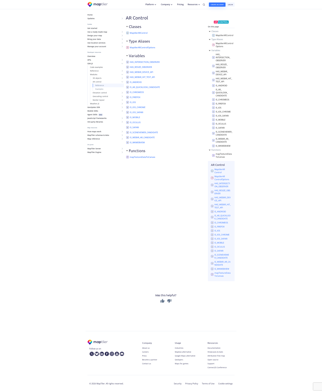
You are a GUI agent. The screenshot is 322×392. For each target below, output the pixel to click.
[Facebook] (106, 353)
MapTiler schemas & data (98, 135)
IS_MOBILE (135, 117)
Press (144, 356)
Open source (213, 359)
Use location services (96, 43)
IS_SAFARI (134, 127)
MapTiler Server (94, 148)
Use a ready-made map (97, 32)
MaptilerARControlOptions (142, 47)
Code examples (96, 67)
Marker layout (98, 100)
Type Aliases (217, 39)
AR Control (218, 164)
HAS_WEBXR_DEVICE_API (141, 72)
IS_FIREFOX (135, 97)
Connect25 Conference (217, 367)
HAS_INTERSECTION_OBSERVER (145, 62)
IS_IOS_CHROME (137, 107)
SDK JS (90, 63)
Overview (91, 56)
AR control (97, 82)
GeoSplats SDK (93, 107)
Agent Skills (94, 114)
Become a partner (149, 359)
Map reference (93, 139)
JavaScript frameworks (97, 118)
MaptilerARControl (139, 33)
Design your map (94, 35)
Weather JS (94, 103)
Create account (217, 5)
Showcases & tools (215, 352)
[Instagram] (111, 353)
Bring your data (94, 39)
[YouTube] (116, 353)
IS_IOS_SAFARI (136, 112)
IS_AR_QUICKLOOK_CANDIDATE (145, 87)
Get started (92, 28)
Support (211, 363)
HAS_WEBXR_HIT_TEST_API (142, 77)
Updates (91, 18)
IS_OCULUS (135, 122)
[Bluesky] (96, 353)
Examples (99, 89)
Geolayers (179, 359)
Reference (94, 71)
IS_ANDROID (136, 82)
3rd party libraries (95, 122)
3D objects (97, 78)
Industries (179, 348)
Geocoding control (100, 96)
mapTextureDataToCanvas (142, 157)
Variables (215, 50)
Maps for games (181, 363)
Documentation (214, 348)
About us (146, 348)
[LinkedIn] (101, 353)
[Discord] (121, 353)
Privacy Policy (191, 383)
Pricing (180, 4)
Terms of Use (208, 383)
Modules (93, 74)
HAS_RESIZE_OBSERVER (141, 67)
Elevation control (100, 92)
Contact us (146, 363)
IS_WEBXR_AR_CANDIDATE (142, 137)
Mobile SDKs (92, 111)
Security (178, 383)
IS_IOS (133, 102)
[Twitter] (91, 353)
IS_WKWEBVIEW (137, 142)
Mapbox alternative (183, 352)
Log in (230, 5)
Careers (145, 352)
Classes (214, 31)
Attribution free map (216, 356)
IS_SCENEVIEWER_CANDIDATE (144, 132)
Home (90, 15)
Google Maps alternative (185, 356)
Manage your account (96, 46)
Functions (216, 150)
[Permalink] (150, 33)
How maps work (94, 131)
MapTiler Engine (94, 152)
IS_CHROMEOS (137, 92)
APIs (89, 60)
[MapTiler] (97, 4)
